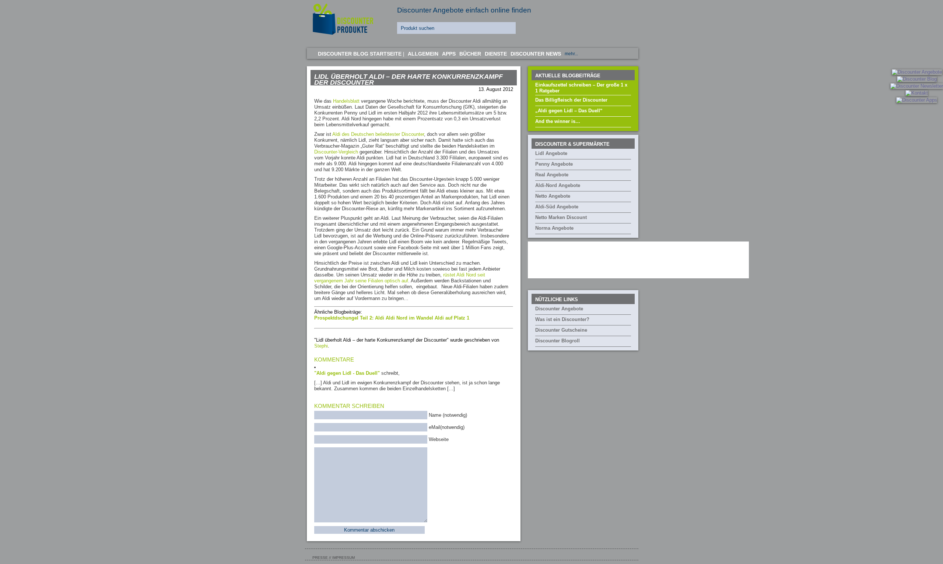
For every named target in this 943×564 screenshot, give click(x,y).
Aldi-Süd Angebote (556, 206)
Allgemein (423, 54)
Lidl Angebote (551, 153)
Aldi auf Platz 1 (452, 318)
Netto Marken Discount (561, 217)
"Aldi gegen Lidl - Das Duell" (347, 373)
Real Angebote (551, 174)
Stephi (321, 346)
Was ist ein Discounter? (562, 319)
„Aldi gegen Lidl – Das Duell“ (569, 110)
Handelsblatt (346, 101)
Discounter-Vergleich (336, 152)
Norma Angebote (554, 228)
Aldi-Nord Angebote (557, 185)
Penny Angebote (554, 164)
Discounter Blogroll (557, 340)
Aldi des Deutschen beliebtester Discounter (378, 134)
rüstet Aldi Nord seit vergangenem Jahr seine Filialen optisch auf (399, 277)
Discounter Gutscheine (561, 330)
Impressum (343, 558)
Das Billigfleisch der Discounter (571, 100)
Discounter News (536, 54)
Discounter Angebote (559, 308)
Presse (320, 558)
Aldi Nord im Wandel (410, 318)
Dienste (496, 54)
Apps (449, 54)
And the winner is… (557, 121)
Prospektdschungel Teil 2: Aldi (350, 318)
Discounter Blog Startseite (360, 54)
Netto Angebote (552, 196)
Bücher (470, 54)
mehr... (571, 54)
